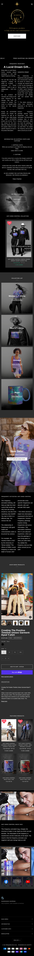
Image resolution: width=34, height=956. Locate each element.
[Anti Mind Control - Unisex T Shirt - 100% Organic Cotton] (25, 730)
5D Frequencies (9, 945)
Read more (4, 701)
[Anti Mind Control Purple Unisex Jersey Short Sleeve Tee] (19, 239)
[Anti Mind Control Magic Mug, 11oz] (8, 765)
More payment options (7, 676)
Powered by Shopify (25, 945)
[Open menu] (3, 4)
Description (5, 681)
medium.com (4, 89)
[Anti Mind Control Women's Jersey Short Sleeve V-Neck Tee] (8, 730)
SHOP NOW (17, 36)
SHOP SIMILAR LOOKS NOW (17, 459)
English (16, 940)
